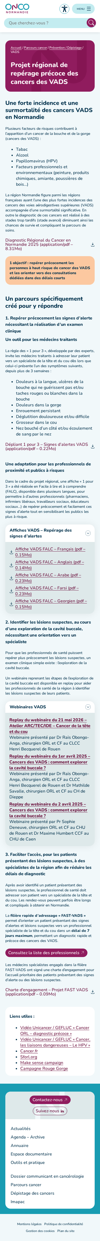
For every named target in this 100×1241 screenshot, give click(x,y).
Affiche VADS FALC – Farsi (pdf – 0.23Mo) (47, 591)
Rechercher (91, 22)
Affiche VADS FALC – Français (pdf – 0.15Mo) (50, 552)
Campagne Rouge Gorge (44, 1068)
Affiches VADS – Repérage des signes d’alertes (41, 533)
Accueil (16, 48)
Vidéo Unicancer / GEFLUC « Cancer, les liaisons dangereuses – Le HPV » (55, 1042)
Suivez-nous (47, 1111)
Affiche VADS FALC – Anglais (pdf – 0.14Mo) (49, 565)
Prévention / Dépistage (65, 48)
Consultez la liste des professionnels (43, 953)
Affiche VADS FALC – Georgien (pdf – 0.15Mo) (51, 604)
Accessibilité (64, 9)
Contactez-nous (48, 1100)
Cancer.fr (29, 1051)
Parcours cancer (35, 48)
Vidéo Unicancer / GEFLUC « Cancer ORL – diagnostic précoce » (54, 1031)
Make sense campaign (41, 1063)
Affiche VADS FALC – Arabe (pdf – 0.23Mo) (48, 578)
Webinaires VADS (28, 707)
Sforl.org (28, 1057)
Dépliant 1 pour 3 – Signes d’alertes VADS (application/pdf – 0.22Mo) (46, 446)
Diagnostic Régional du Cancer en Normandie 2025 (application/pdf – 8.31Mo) (39, 244)
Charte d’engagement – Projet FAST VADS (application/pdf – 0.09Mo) (46, 992)
